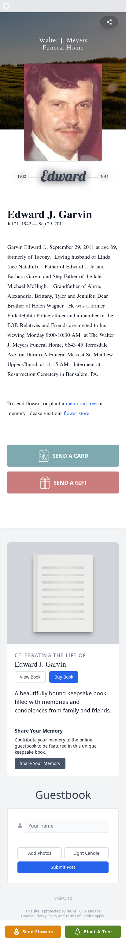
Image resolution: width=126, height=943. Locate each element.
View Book (30, 677)
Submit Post (63, 867)
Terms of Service (79, 916)
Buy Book (63, 677)
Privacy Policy (45, 916)
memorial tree (81, 403)
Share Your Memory (40, 763)
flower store (76, 413)
